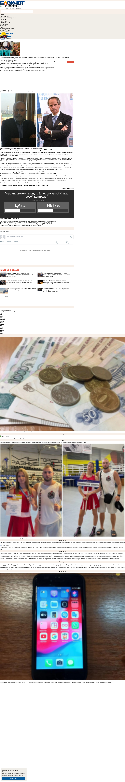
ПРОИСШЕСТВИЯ (5, 22)
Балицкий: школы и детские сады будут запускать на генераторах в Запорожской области (63, 559)
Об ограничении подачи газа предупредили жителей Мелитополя (72, 564)
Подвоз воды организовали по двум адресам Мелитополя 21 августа (103, 558)
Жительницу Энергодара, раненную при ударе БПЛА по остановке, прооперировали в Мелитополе (101, 553)
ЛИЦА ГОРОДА (4, 16)
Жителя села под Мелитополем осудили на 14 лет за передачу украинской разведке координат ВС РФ (91, 567)
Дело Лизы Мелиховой (6, 41)
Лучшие (9, 241)
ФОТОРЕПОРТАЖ (5, 30)
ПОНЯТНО (13, 778)
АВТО (9, 36)
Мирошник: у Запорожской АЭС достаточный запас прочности (16, 553)
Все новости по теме (6, 60)
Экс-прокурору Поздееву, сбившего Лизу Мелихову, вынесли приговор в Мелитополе (23, 63)
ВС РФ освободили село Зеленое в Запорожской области (15, 558)
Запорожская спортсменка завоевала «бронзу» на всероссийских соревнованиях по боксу (22, 538)
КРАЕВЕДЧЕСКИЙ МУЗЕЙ (7, 29)
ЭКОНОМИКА (4, 24)
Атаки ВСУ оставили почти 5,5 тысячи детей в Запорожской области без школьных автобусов (77, 554)
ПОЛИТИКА (3, 21)
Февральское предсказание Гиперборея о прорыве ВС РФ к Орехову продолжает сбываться (35, 565)
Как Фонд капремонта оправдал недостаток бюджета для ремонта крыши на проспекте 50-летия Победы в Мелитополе (29, 442)
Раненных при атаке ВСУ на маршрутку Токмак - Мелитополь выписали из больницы (21, 559)
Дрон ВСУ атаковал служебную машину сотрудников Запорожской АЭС (94, 547)
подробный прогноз (5, 311)
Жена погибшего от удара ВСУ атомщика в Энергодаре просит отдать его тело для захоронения (28, 554)
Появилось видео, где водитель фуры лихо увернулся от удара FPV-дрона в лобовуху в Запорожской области (26, 564)
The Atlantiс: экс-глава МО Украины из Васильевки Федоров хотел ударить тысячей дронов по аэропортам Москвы (60, 558)
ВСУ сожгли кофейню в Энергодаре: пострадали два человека (72, 442)
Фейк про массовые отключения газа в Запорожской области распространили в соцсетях (56, 553)
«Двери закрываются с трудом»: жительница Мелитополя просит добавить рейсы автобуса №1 (23, 542)
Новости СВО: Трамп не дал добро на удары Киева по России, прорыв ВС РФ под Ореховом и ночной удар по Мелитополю (75, 542)
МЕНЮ (2, 15)
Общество (3, 90)
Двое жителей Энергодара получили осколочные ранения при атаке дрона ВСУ (106, 556)
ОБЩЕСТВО (3, 19)
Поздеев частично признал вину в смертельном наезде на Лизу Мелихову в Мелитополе (25, 65)
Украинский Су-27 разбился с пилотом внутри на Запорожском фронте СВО (21, 222)
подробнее (14, 311)
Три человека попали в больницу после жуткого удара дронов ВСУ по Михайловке (23, 221)
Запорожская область (12, 225)
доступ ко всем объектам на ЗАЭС (16, 180)
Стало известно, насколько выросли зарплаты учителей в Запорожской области (18, 431)
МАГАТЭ (35, 225)
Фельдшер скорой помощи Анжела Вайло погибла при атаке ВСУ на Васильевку (42, 556)
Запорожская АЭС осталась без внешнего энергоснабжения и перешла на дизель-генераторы (44, 567)
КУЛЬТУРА (3, 25)
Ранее (16, 241)
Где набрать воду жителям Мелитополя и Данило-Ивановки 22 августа (60, 547)
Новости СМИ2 (4, 297)
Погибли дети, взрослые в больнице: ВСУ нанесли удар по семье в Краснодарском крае (22, 547)
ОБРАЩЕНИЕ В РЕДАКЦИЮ (8, 18)
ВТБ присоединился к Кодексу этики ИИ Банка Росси (74, 556)
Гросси (31, 225)
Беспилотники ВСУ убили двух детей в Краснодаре (13, 438)
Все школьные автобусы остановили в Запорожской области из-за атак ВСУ (48, 543)
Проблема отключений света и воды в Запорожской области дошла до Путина (76, 565)
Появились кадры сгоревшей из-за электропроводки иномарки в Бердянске (21, 224)
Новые (2, 241)
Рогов (39, 225)
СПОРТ (2, 27)
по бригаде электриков (36, 159)
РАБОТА (10, 33)
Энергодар (3, 225)
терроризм (27, 225)
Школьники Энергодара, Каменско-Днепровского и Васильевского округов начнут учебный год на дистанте (52, 682)
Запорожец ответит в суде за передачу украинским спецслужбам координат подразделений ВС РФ (24, 680)
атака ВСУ (21, 225)
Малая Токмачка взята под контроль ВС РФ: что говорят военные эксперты (94, 682)
